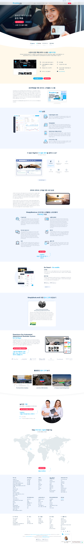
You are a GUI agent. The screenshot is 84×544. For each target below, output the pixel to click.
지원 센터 (39, 518)
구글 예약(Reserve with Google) (18, 500)
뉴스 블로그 (51, 524)
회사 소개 (51, 519)
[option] (29, 167)
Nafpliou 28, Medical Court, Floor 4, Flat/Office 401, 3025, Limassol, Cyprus (40, 534)
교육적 (39, 477)
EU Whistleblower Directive (45, 537)
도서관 (39, 483)
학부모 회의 (40, 484)
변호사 (51, 489)
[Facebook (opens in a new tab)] (62, 531)
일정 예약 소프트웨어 (16, 492)
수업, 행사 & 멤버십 (16, 480)
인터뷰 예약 (51, 486)
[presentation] (28, 447)
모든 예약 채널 (41, 180)
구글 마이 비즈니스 (16, 499)
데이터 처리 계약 (63, 522)
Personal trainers (41, 499)
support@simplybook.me (29, 536)
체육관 (39, 500)
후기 (50, 518)
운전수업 (62, 497)
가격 (43, 3)
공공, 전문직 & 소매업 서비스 (52, 478)
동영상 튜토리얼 (40, 522)
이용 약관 (62, 518)
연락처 (51, 522)
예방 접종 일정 (63, 490)
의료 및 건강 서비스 (64, 477)
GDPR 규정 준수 (63, 519)
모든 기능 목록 (15, 518)
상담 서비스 (29, 499)
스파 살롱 (28, 481)
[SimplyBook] (17, 3)
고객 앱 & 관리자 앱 (16, 507)
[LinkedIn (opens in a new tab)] (66, 531)
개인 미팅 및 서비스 (30, 497)
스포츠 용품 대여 (41, 505)
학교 (39, 481)
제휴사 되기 (51, 527)
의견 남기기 (51, 526)
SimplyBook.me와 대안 (16, 524)
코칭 (27, 500)
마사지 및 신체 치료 (64, 479)
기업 (27, 519)
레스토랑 (51, 504)
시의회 (51, 482)
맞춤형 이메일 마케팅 (16, 506)
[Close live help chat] (69, 534)
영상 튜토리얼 (62, 71)
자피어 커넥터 (15, 497)
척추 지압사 (62, 483)
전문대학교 (40, 480)
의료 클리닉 (62, 481)
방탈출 (51, 500)
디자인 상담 (29, 505)
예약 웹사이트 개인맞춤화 (17, 484)
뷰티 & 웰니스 (29, 477)
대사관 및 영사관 (52, 481)
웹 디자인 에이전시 (52, 490)
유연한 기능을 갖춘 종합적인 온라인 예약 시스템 (19, 486)
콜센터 (51, 484)
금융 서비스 (51, 485)
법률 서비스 (51, 487)
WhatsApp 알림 (15, 505)
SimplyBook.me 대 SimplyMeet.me (18, 523)
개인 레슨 (39, 485)
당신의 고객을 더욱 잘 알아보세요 (18, 483)
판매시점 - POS (15, 495)
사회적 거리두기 (63, 489)
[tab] (50, 164)
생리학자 (62, 485)
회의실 (51, 506)
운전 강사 (62, 500)
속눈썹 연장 (29, 479)
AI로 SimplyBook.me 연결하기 (17, 510)
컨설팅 (28, 501)
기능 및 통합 (15, 519)
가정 (27, 506)
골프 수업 (39, 504)
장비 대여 (51, 502)
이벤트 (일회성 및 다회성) (53, 505)
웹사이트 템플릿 (15, 522)
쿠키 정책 (62, 523)
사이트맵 (39, 523)
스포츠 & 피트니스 (41, 497)
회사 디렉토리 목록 (30, 523)
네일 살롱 (28, 484)
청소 (27, 507)
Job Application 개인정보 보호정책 (66, 525)
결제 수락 (14, 487)
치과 (61, 480)
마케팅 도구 (14, 491)
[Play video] (57, 97)
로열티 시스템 (15, 509)
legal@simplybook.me (45, 536)
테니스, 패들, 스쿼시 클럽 (42, 506)
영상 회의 (14, 502)
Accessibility (63, 529)
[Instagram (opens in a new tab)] (70, 531)
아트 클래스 (51, 499)
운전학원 (62, 499)
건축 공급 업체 (52, 491)
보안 (61, 526)
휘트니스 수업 (40, 501)
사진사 (51, 501)
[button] (35, 3)
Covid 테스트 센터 (63, 488)
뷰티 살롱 (28, 483)
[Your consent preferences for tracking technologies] (82, 542)
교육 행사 (39, 488)
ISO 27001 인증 (63, 528)
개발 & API (28, 522)
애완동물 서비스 (29, 502)
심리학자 (62, 486)
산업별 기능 (14, 479)
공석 (50, 523)
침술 (61, 484)
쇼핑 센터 (51, 480)
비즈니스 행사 (52, 507)
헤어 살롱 (28, 480)
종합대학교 (40, 479)
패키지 (14, 496)
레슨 (39, 486)
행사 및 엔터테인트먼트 (54, 497)
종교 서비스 (29, 504)
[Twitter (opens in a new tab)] (64, 531)
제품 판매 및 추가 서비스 (16, 481)
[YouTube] (68, 531)
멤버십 (14, 501)
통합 (13, 504)
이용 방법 (39, 519)
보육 (39, 489)
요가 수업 (39, 502)
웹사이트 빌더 (15, 490)
